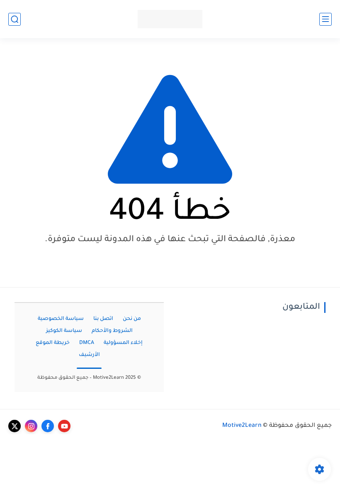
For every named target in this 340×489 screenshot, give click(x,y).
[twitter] (14, 426)
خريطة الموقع (53, 343)
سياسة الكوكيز (64, 331)
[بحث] (14, 19)
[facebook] (47, 426)
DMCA (86, 343)
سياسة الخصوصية (61, 319)
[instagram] (31, 426)
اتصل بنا (103, 319)
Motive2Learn (242, 426)
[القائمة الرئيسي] (325, 19)
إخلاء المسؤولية (123, 343)
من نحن (132, 319)
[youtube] (64, 426)
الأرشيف (89, 355)
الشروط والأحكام (112, 331)
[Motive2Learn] (170, 19)
